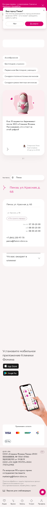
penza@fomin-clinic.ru (17, 241)
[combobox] (27, 177)
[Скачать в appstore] (23, 366)
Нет (15, 23)
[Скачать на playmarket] (23, 373)
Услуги (31, 504)
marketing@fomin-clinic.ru (15, 476)
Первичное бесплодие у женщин (20, 70)
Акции (4, 504)
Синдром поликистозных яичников (21, 76)
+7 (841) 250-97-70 (15, 237)
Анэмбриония (11, 58)
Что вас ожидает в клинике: (17, 258)
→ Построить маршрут (17, 218)
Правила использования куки (13, 484)
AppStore (6, 6)
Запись (22, 504)
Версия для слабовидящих (19, 490)
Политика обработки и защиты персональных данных (21, 481)
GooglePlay (16, 6)
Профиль (41, 504)
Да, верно (34, 23)
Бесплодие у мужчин (14, 64)
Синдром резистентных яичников (21, 82)
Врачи (13, 504)
